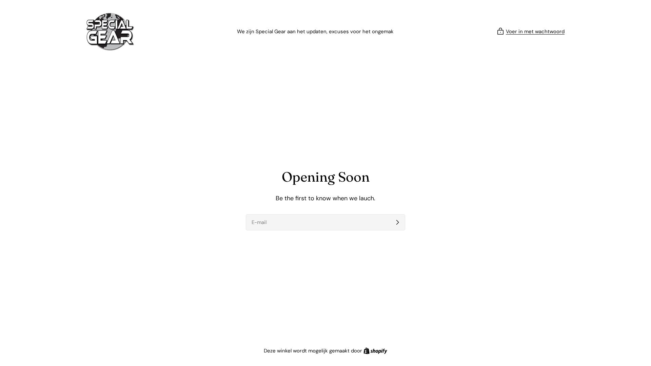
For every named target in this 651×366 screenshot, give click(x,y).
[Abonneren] (397, 222)
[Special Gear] (110, 31)
